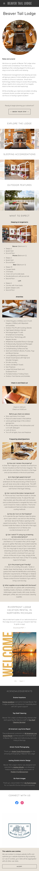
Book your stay (20, 112)
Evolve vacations (8, 702)
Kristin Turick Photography (21, 751)
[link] (19, 3)
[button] (4, 3)
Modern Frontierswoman (19, 772)
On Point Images (30, 783)
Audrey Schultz (18, 767)
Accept (19, 866)
